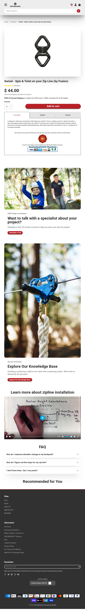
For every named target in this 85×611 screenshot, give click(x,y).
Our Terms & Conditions (12, 549)
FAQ (5, 540)
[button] (42, 85)
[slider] (32, 437)
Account (75, 5)
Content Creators (10, 543)
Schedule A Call (15, 233)
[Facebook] (5, 574)
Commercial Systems (11, 530)
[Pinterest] (12, 574)
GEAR (6, 503)
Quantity (7, 102)
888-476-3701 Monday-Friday (14, 553)
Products (13, 22)
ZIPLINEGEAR (38, 605)
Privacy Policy (9, 546)
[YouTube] (18, 574)
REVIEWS (7, 513)
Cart (79, 5)
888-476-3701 (8, 510)
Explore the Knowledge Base (19, 380)
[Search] (78, 11)
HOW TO (7, 507)
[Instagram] (15, 574)
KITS (5, 500)
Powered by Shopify (50, 605)
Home (6, 22)
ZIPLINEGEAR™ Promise (13, 536)
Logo (15, 4)
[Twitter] (8, 574)
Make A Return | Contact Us (13, 533)
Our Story (7, 527)
